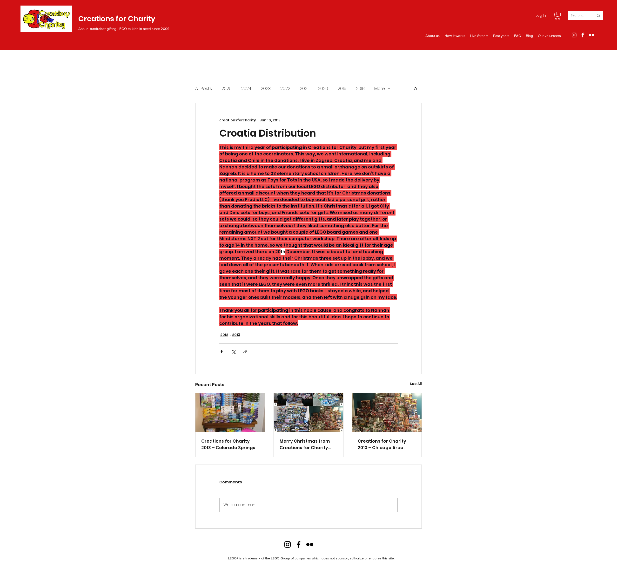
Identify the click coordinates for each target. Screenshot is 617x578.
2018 (360, 88)
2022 (285, 88)
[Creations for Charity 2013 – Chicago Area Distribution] (387, 412)
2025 (226, 88)
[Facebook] (583, 35)
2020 (323, 88)
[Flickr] (591, 35)
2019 (342, 88)
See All (416, 383)
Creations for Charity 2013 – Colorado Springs (228, 444)
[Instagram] (574, 35)
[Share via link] (245, 351)
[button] (557, 16)
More (379, 88)
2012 (224, 334)
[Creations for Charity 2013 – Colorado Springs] (230, 412)
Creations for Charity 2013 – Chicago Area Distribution (382, 444)
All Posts (203, 88)
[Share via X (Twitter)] (233, 351)
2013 (236, 334)
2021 (304, 88)
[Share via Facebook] (221, 351)
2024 (246, 88)
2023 (266, 88)
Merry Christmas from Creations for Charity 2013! (305, 444)
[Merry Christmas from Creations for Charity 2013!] (308, 412)
